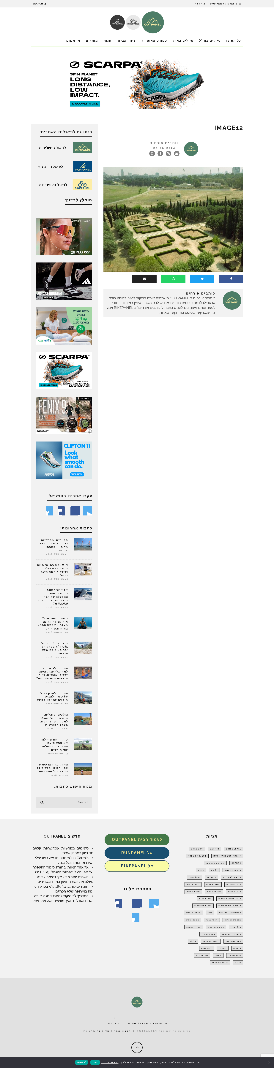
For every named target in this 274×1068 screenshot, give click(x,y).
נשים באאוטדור (216, 927)
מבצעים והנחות (233, 920)
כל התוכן (233, 40)
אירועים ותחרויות (215, 863)
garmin (214, 849)
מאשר (95, 1062)
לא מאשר (82, 1062)
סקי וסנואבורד (233, 941)
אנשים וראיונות (233, 870)
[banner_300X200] (64, 460)
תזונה (238, 962)
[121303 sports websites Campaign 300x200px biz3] (64, 325)
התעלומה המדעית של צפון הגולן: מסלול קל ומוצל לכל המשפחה (52, 768)
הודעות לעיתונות (232, 877)
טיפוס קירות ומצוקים (229, 906)
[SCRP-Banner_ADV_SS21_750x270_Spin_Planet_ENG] (137, 84)
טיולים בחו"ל (210, 40)
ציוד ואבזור (126, 40)
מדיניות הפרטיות (109, 1062)
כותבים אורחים (164, 143)
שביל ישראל (234, 955)
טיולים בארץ (183, 40)
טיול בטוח (194, 877)
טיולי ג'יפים (213, 884)
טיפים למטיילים (203, 906)
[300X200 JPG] (64, 281)
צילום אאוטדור (211, 941)
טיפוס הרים (205, 899)
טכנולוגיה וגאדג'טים (230, 913)
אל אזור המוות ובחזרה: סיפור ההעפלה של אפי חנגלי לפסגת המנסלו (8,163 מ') (52, 596)
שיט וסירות (202, 955)
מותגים (92, 40)
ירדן (210, 913)
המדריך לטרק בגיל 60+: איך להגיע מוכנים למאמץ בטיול (52, 696)
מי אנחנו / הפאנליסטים (223, 3)
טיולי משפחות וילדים (229, 899)
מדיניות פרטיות (97, 1031)
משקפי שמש (192, 920)
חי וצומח (211, 877)
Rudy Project (197, 856)
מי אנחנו (73, 40)
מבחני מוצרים (193, 913)
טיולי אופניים (233, 884)
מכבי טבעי (212, 920)
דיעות (201, 870)
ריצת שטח (206, 948)
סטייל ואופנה (193, 927)
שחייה (218, 955)
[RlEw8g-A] (64, 415)
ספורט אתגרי (208, 934)
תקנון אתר (122, 1031)
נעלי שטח (236, 927)
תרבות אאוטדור (220, 962)
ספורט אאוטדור (154, 40)
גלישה (214, 870)
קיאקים (237, 948)
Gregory (197, 849)
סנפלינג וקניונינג (231, 934)
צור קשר (200, 3)
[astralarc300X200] (64, 236)
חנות (107, 40)
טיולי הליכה (193, 884)
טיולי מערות (193, 892)
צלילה (193, 941)
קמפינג (222, 948)
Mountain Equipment (227, 856)
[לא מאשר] (269, 1062)
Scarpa (236, 863)
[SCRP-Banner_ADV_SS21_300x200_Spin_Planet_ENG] (64, 370)
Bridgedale (233, 849)
